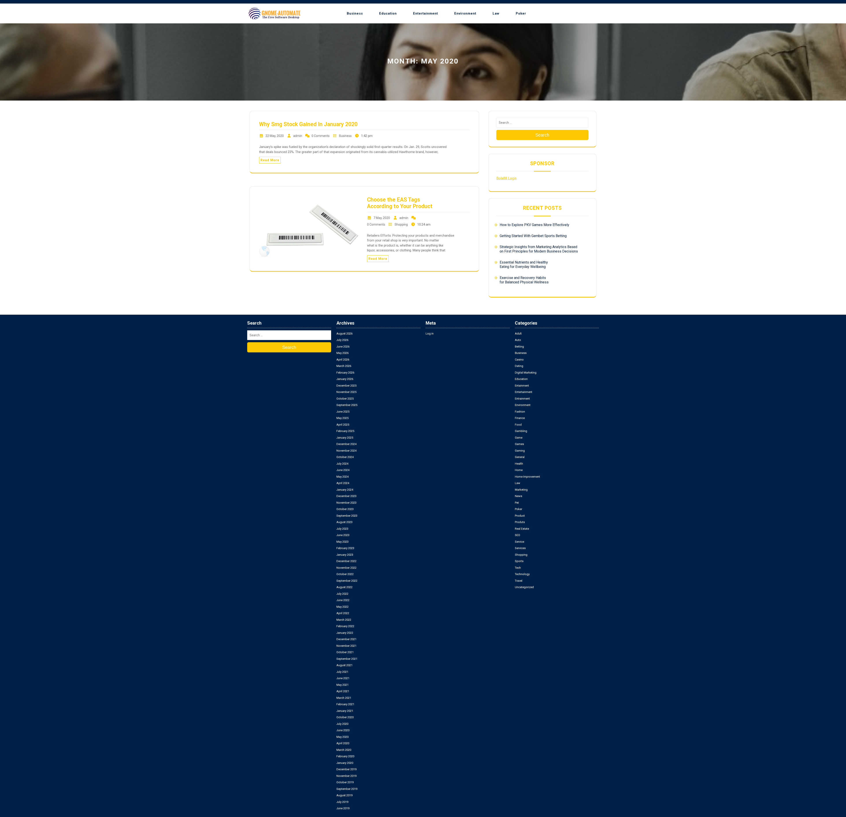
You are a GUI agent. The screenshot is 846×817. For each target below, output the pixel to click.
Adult (518, 333)
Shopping (401, 224)
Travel (518, 580)
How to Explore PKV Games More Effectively (534, 225)
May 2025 (342, 418)
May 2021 (342, 684)
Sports (519, 561)
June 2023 (342, 535)
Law (496, 13)
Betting (519, 346)
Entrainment (522, 398)
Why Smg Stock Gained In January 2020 (308, 124)
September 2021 (346, 658)
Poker (521, 13)
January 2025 (344, 437)
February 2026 (345, 372)
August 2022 (344, 587)
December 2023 (346, 496)
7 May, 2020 (381, 218)
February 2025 (345, 431)
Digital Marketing (525, 372)
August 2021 (344, 665)
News (518, 496)
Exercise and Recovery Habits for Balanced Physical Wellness (524, 280)
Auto (518, 340)
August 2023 (344, 522)
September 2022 (346, 580)
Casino (519, 359)
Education (388, 13)
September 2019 (346, 789)
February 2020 (345, 756)
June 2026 (342, 346)
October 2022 (345, 574)
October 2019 (345, 782)
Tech (518, 567)
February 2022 (345, 626)
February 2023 (345, 548)
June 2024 (342, 470)
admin (297, 136)
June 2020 (342, 730)
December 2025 (346, 385)
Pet (517, 502)
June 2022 (342, 600)
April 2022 (342, 613)
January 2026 (344, 379)
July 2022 (342, 593)
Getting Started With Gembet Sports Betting (533, 236)
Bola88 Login (506, 178)
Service (519, 541)
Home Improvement (527, 476)
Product (520, 515)
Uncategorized (524, 587)
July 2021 (342, 671)
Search (542, 135)
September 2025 (346, 405)
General (520, 457)
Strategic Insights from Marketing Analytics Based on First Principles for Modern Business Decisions (539, 249)
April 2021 (342, 691)
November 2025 (346, 392)
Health (519, 463)
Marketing (521, 489)
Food (518, 424)
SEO (517, 535)
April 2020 (342, 743)
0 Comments (321, 136)
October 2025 (345, 398)
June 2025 (342, 411)
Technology (522, 574)
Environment (465, 13)
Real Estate (522, 528)
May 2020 (342, 736)
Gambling (521, 431)
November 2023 (346, 502)
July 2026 (342, 340)
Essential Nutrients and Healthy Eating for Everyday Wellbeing (524, 264)
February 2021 (345, 704)
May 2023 (342, 541)
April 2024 (342, 483)
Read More (269, 160)
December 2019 (346, 769)
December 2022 (346, 561)
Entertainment (425, 13)
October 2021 (345, 652)
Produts (520, 522)
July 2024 (342, 463)
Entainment (522, 385)
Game (518, 437)
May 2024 (342, 476)
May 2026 (342, 353)
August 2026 (344, 333)
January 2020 (344, 763)
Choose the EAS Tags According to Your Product (399, 202)
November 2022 (346, 567)
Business (355, 13)
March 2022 (343, 619)
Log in (430, 333)
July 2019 (342, 802)
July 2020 (342, 723)
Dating (519, 366)
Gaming (520, 450)
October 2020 (345, 717)
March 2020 (343, 750)
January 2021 (344, 710)
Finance (520, 418)
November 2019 (346, 776)
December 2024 (346, 444)
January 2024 (344, 489)
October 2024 (345, 457)
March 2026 (343, 366)
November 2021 (346, 645)
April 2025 (342, 424)
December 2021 (346, 639)
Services (520, 548)
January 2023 (344, 554)
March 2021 (343, 697)
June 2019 (342, 808)
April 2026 (342, 359)
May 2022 (342, 606)
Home (519, 470)
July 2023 (342, 528)
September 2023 (346, 515)
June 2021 (342, 678)
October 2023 (345, 509)
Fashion (520, 411)
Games (519, 444)
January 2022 (344, 632)
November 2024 (346, 450)
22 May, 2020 (274, 136)
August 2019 (344, 795)
